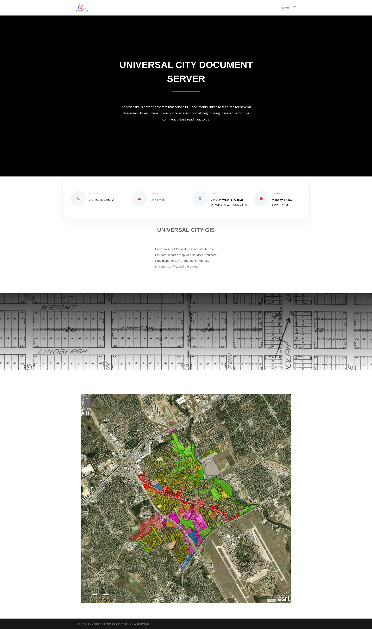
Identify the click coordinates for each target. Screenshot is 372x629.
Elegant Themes (103, 624)
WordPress (141, 624)
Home (285, 7)
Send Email (157, 200)
